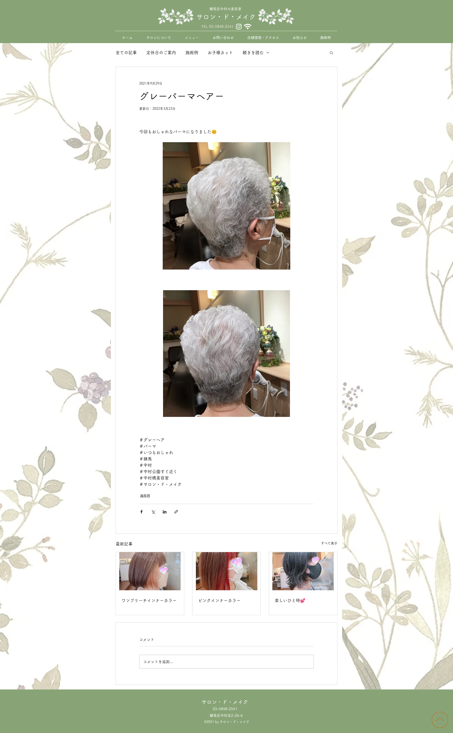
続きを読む (253, 52)
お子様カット (220, 52)
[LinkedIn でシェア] (164, 511)
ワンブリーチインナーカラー (149, 600)
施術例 (191, 52)
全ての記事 (126, 52)
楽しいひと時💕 (290, 600)
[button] (331, 52)
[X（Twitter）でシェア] (153, 511)
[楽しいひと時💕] (303, 571)
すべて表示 (329, 543)
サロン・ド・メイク (226, 16)
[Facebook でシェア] (141, 511)
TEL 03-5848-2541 (217, 26)
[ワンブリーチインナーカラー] (150, 571)
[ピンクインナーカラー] (227, 571)
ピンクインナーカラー (219, 600)
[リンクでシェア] (176, 511)
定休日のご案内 (161, 52)
